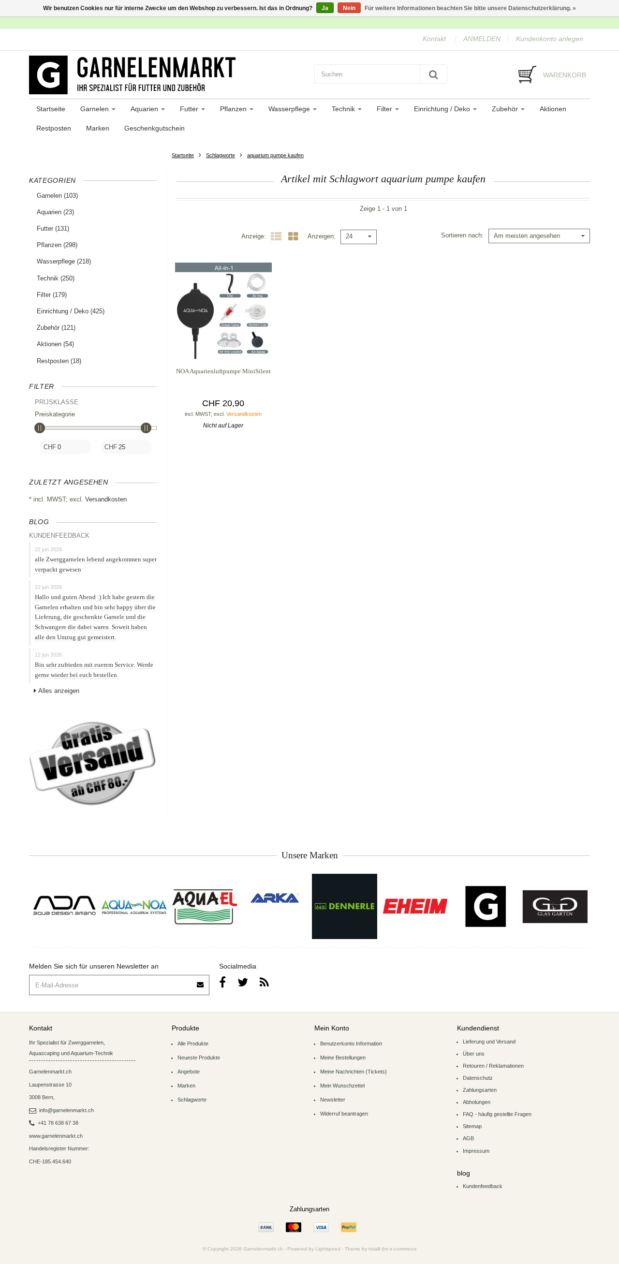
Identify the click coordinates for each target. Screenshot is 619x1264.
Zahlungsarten (480, 1090)
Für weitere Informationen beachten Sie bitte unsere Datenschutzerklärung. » (470, 8)
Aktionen (553, 109)
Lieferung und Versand (489, 1041)
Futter (190, 109)
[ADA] (64, 906)
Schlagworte (220, 155)
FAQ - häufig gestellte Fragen (497, 1114)
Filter (385, 109)
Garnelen (95, 109)
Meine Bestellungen (343, 1057)
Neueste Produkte (198, 1057)
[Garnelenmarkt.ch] (167, 75)
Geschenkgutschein (154, 128)
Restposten (53, 128)
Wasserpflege (290, 109)
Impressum (476, 1151)
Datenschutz (478, 1078)
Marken (97, 128)
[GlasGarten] (555, 906)
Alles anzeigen (58, 690)
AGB (468, 1138)
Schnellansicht (223, 339)
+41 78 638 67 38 (58, 1123)
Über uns (474, 1054)
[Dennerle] (344, 906)
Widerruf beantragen (344, 1114)
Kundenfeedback (482, 1186)
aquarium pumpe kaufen (275, 155)
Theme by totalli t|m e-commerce (381, 1248)
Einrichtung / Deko (443, 109)
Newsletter (332, 1099)
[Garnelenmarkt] (484, 906)
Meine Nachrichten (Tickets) (353, 1071)
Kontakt (434, 39)
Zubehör (506, 109)
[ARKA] (275, 898)
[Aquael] (204, 906)
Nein (349, 8)
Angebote (188, 1071)
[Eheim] (414, 906)
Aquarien (145, 109)
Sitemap (472, 1126)
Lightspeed (327, 1248)
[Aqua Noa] (134, 906)
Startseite (50, 109)
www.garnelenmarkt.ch (56, 1136)
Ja (325, 8)
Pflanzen (234, 109)
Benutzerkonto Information (351, 1043)
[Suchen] (433, 74)
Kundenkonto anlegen (549, 39)
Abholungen (476, 1102)
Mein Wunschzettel (342, 1085)
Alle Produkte (192, 1043)
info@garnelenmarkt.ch (66, 1110)
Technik (344, 109)
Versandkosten (106, 499)
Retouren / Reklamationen (493, 1066)
